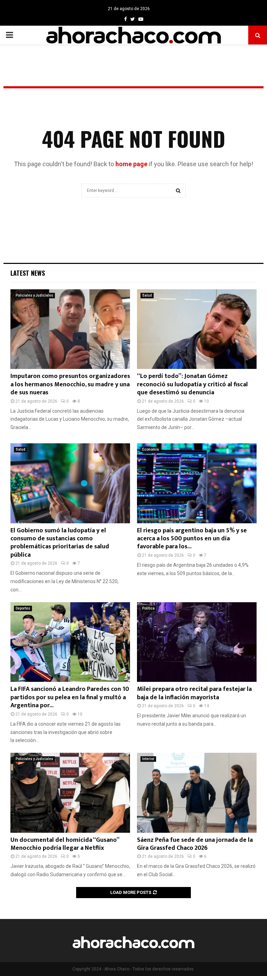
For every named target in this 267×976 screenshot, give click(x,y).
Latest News (27, 272)
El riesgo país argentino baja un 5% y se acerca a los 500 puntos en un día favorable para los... (192, 538)
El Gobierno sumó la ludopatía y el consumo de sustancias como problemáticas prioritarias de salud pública (59, 542)
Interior (148, 759)
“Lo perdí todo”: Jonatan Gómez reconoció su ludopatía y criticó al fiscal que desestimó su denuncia (192, 384)
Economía (150, 449)
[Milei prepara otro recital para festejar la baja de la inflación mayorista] (197, 642)
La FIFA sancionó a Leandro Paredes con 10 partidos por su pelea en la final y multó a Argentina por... (69, 697)
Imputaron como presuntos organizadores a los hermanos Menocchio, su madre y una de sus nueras (70, 384)
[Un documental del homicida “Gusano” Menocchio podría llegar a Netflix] (70, 792)
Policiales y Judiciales (34, 295)
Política (148, 608)
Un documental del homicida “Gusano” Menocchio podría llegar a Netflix (64, 844)
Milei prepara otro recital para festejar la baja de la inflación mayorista (194, 693)
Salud (147, 295)
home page (131, 164)
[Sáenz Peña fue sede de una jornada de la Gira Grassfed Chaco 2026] (197, 792)
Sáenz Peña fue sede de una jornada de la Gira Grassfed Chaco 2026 (195, 844)
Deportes (23, 608)
